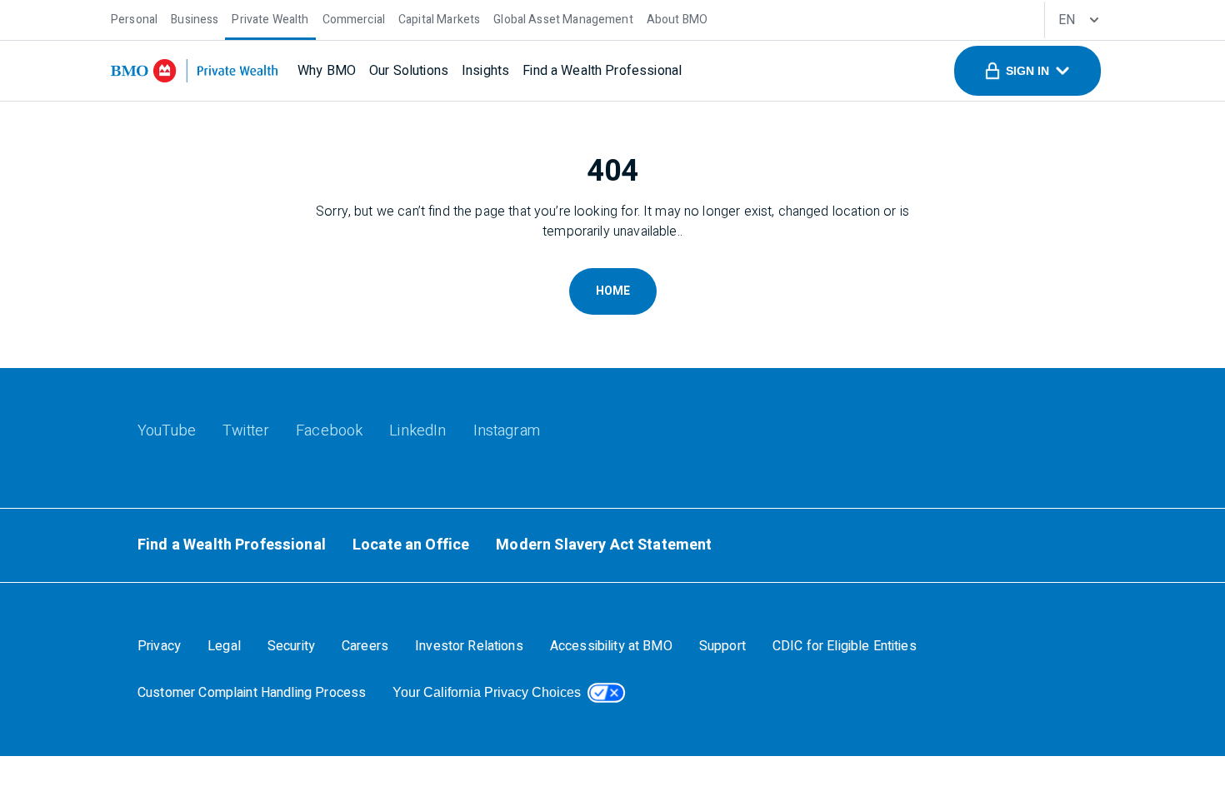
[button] (1027, 71)
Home (613, 291)
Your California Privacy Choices (486, 692)
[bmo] (194, 71)
